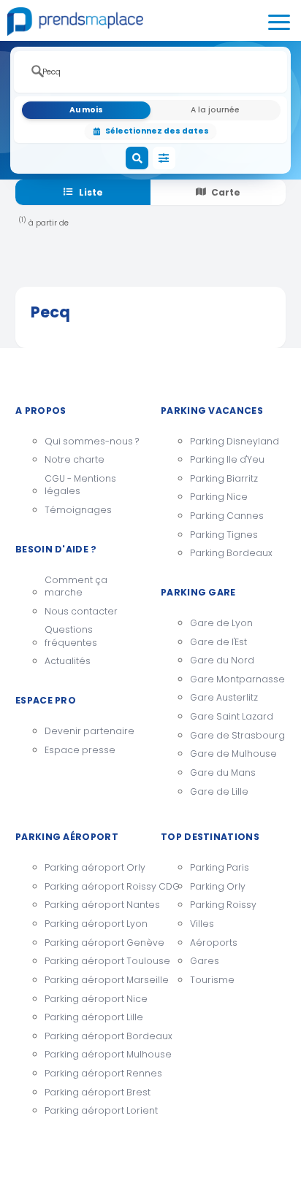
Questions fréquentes (71, 636)
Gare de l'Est (218, 642)
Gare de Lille (219, 791)
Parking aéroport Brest (92, 1092)
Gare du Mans (223, 772)
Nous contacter (81, 611)
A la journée (215, 109)
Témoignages (78, 510)
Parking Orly (217, 886)
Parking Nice (219, 496)
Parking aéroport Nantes (92, 904)
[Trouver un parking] (137, 158)
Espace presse (80, 750)
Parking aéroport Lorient (92, 1110)
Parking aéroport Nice (92, 999)
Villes (202, 923)
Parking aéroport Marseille (92, 980)
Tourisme (212, 980)
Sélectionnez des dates (157, 131)
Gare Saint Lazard (231, 716)
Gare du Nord (222, 660)
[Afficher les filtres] (164, 158)
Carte (225, 192)
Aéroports (213, 942)
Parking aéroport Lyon (92, 923)
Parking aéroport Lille (92, 1017)
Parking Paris (219, 867)
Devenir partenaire (89, 731)
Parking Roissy (223, 904)
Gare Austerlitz (224, 697)
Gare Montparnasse (237, 679)
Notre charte (74, 459)
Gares (204, 961)
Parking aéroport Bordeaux (92, 1036)
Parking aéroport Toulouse (92, 961)
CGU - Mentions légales (80, 485)
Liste (91, 192)
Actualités (68, 661)
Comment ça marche (76, 586)
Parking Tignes (224, 534)
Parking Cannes (227, 515)
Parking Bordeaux (231, 553)
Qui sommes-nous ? (92, 441)
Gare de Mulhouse (233, 753)
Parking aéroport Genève (92, 942)
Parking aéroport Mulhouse (92, 1054)
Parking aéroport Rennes (92, 1073)
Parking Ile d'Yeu (227, 459)
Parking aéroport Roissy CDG (92, 886)
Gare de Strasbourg (237, 735)
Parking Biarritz (224, 478)
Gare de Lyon (221, 623)
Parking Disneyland (234, 441)
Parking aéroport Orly (92, 867)
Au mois (86, 109)
